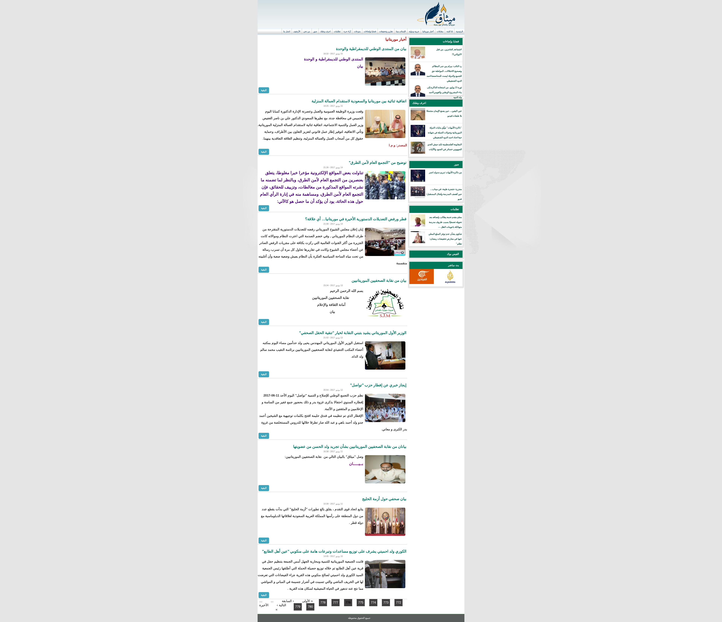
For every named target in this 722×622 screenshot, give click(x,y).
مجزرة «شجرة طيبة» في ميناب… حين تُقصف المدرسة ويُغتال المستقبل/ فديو (444, 194)
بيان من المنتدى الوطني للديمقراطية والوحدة (371, 49)
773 (385, 602)
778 (322, 602)
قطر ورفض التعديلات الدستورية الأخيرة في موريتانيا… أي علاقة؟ (356, 219)
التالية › (281, 605)
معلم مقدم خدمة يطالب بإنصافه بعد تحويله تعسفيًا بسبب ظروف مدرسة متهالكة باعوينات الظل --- (445, 222)
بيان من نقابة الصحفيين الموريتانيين (379, 280)
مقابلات (440, 31)
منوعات (357, 31)
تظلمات (337, 31)
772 (398, 602)
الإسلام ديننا (401, 31)
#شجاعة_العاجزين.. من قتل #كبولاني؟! (449, 52)
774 (373, 602)
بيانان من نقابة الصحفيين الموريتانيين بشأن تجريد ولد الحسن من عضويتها (350, 446)
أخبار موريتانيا (428, 31)
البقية (264, 90)
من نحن (306, 31)
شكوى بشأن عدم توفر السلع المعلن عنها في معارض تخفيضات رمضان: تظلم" (445, 239)
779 (297, 606)
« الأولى (307, 601)
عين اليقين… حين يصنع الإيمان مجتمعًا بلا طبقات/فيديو (444, 113)
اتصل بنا (286, 31)
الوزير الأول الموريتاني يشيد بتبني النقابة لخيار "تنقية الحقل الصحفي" (353, 333)
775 (360, 602)
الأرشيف (296, 31)
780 (310, 606)
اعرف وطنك (325, 31)
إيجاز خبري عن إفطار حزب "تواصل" (378, 385)
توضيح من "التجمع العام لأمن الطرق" (378, 162)
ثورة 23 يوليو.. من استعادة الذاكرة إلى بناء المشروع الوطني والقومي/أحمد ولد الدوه (444, 92)
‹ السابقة (288, 601)
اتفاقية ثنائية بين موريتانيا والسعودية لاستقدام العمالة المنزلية (359, 101)
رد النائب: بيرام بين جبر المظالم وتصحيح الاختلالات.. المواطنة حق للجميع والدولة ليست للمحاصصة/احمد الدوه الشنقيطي (444, 73)
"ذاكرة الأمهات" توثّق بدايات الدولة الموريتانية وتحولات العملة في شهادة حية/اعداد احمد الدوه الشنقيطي (445, 132)
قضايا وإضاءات (370, 31)
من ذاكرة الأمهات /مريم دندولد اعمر (445, 172)
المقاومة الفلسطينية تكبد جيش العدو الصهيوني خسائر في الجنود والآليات (445, 147)
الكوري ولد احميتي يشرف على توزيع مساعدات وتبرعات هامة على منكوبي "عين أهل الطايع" (334, 551)
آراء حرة (347, 31)
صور (315, 31)
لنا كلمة (450, 31)
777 (335, 602)
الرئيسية (459, 31)
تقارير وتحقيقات (386, 31)
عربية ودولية (414, 31)
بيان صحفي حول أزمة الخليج (384, 499)
